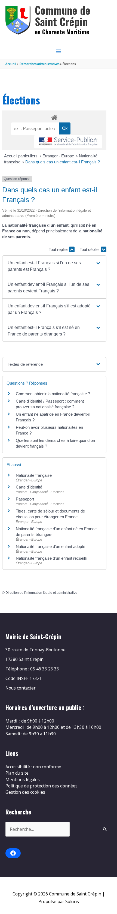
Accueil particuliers (21, 156)
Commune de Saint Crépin (62, 15)
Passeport (25, 499)
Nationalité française (34, 475)
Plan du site (17, 773)
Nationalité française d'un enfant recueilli (51, 558)
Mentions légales (22, 780)
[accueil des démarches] (54, 116)
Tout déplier (90, 249)
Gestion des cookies (25, 792)
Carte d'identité (29, 487)
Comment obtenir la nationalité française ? (53, 393)
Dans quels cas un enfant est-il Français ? (62, 162)
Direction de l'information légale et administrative (41, 593)
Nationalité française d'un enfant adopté (50, 546)
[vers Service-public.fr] (68, 141)
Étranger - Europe (58, 156)
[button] (54, 266)
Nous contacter (20, 688)
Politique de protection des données (41, 786)
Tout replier (59, 249)
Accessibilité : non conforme (33, 767)
